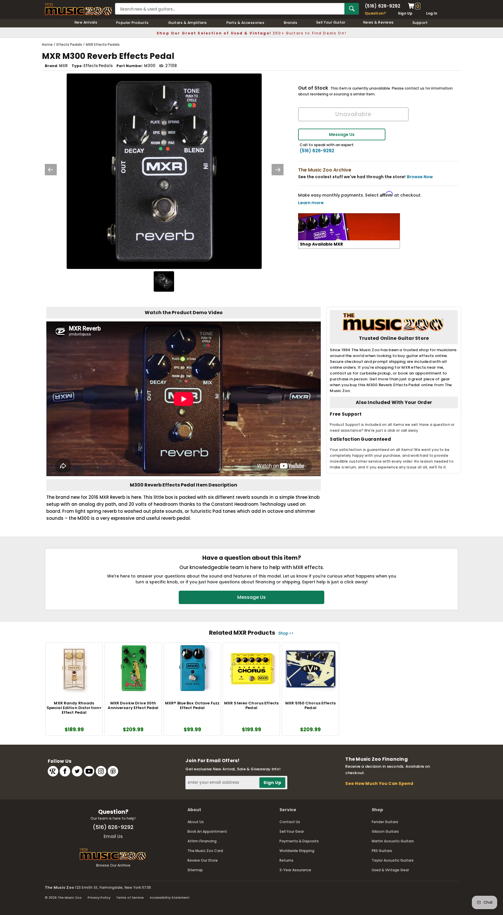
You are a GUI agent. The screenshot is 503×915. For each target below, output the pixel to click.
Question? (375, 13)
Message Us (342, 134)
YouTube (89, 771)
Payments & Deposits (299, 841)
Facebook (65, 771)
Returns (286, 860)
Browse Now (420, 177)
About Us (195, 821)
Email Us (113, 836)
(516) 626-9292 (382, 6)
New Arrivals (86, 22)
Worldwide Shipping (296, 850)
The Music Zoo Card (205, 850)
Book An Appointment (207, 831)
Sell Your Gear (291, 831)
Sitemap (195, 869)
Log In (431, 13)
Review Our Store (202, 860)
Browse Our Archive (113, 865)
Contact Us (289, 821)
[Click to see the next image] (278, 169)
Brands (290, 22)
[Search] (351, 9)
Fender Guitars (385, 821)
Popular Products (132, 22)
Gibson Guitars (385, 831)
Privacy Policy (99, 897)
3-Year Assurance (295, 869)
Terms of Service (130, 897)
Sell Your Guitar (331, 22)
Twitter (77, 771)
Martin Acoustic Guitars (393, 841)
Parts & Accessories (245, 22)
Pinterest (113, 771)
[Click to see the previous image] (51, 169)
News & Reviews (378, 22)
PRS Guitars (382, 850)
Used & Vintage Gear (390, 869)
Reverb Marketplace (53, 771)
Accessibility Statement (169, 897)
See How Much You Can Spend (379, 783)
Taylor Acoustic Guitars (393, 860)
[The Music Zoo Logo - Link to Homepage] (78, 9)
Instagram (101, 771)
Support (420, 22)
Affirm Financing (202, 841)
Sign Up (405, 13)
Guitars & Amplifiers (187, 22)
